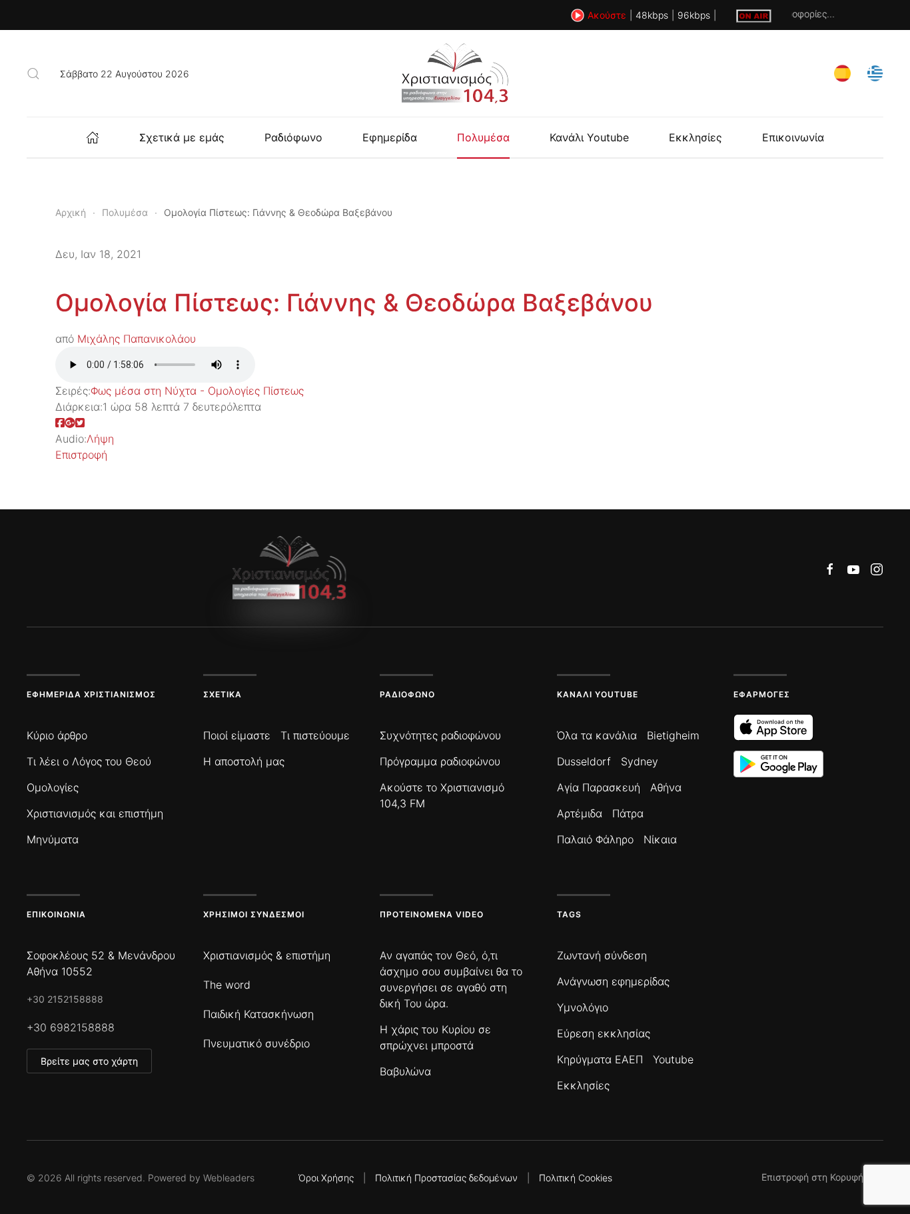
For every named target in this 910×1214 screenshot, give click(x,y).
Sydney (639, 761)
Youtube (673, 1059)
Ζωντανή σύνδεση (602, 955)
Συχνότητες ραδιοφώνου (440, 735)
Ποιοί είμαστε (236, 735)
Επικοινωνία (793, 137)
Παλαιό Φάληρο (595, 839)
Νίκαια (660, 839)
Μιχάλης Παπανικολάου (136, 338)
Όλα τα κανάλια (597, 735)
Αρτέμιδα (579, 813)
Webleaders (228, 1177)
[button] (33, 73)
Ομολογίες (53, 787)
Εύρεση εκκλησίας (603, 1033)
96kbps (694, 15)
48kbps (652, 15)
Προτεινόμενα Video (432, 914)
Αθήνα (666, 787)
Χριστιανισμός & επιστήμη (266, 955)
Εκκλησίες (695, 137)
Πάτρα (628, 813)
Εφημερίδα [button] (389, 137)
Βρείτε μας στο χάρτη (89, 1061)
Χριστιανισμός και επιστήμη (95, 813)
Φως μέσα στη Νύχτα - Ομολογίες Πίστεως (197, 390)
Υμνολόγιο (582, 1007)
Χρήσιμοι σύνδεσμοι (253, 914)
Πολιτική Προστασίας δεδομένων (446, 1177)
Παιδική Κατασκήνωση (258, 1014)
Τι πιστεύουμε (315, 735)
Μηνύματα (53, 839)
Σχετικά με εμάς (182, 137)
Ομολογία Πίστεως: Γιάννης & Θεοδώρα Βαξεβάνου (354, 302)
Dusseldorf (584, 761)
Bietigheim (673, 735)
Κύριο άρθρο (57, 735)
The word (226, 984)
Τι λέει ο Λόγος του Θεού (89, 761)
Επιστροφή (81, 454)
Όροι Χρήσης (326, 1177)
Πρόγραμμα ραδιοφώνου (440, 761)
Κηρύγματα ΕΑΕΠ (600, 1059)
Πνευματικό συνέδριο (256, 1043)
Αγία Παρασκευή (598, 787)
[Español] (842, 72)
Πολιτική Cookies (575, 1177)
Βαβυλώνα (405, 1071)
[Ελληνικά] (875, 72)
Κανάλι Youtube (589, 137)
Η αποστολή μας (243, 761)
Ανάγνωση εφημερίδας (613, 981)
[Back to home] (455, 73)
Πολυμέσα (483, 137)
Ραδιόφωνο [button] (293, 137)
